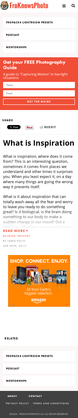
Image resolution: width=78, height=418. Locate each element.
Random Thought (16, 236)
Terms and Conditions (51, 403)
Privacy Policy (17, 403)
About (12, 396)
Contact (35, 396)
